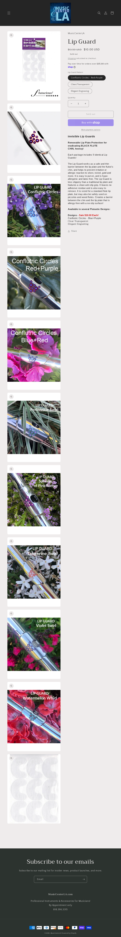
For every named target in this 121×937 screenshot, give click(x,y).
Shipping (72, 58)
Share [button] (74, 231)
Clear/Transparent (80, 84)
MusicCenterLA (56, 933)
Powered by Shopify (69, 933)
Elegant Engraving (80, 91)
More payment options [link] (90, 130)
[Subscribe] (83, 879)
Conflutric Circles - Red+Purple (87, 78)
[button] (9, 13)
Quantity (71, 98)
